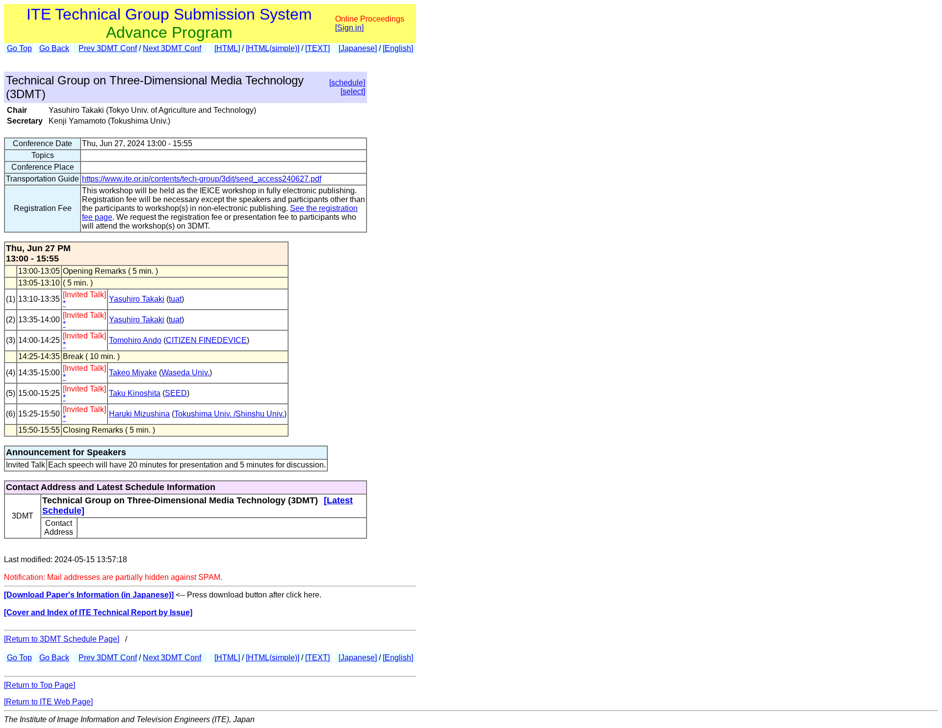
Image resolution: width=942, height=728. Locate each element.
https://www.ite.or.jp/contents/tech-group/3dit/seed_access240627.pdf (201, 179)
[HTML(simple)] (272, 48)
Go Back (54, 48)
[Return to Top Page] (39, 685)
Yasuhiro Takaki (136, 299)
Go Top (19, 48)
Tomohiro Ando (135, 340)
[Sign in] (349, 28)
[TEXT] (317, 48)
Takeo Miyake (133, 372)
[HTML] (227, 48)
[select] (352, 91)
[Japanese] (358, 48)
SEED (176, 393)
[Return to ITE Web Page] (48, 702)
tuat (175, 299)
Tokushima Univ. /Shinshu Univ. (229, 414)
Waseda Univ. (185, 372)
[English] (398, 48)
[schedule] (347, 82)
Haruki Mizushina (139, 414)
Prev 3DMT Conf (107, 48)
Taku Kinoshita (134, 393)
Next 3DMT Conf (172, 48)
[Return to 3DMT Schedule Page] (61, 639)
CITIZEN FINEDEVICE (206, 340)
